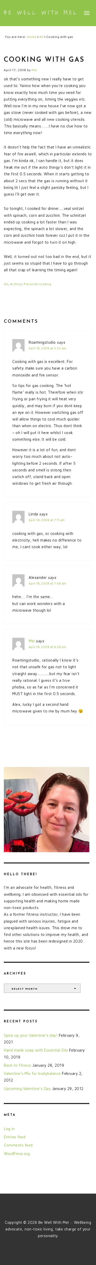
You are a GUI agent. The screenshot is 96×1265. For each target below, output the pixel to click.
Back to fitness (17, 1065)
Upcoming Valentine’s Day (27, 1088)
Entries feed (14, 1137)
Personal (31, 284)
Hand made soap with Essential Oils (36, 1050)
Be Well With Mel (41, 12)
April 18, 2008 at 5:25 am (47, 348)
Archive (16, 284)
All (6, 284)
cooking (45, 284)
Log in (9, 1129)
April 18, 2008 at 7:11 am (47, 520)
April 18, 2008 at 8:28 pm (47, 646)
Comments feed (18, 1145)
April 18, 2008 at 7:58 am (47, 583)
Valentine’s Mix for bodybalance (32, 1073)
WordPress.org (17, 1153)
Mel (32, 641)
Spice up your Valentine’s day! (31, 1035)
